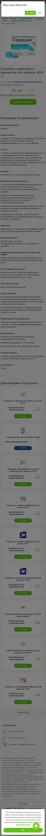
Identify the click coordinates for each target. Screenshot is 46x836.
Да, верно (30, 13)
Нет (39, 13)
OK (23, 830)
